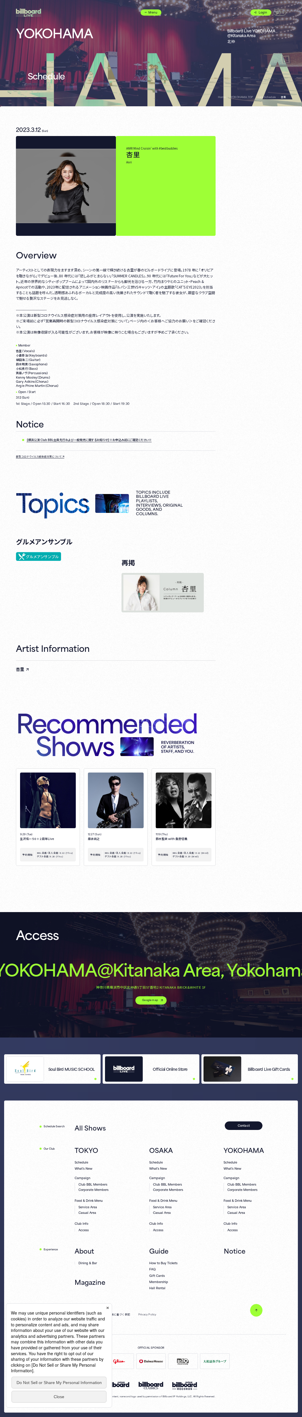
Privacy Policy (147, 1314)
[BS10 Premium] (183, 1361)
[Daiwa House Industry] (151, 1361)
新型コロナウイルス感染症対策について (39, 456)
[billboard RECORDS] (184, 1386)
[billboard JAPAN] (117, 1384)
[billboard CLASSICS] (151, 1385)
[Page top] (256, 1310)
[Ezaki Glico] (119, 1361)
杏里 (20, 669)
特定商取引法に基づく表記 (114, 1314)
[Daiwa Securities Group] (215, 1361)
